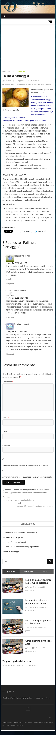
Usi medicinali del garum (12, 537)
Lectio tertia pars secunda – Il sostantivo (19, 532)
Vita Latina (20, 71)
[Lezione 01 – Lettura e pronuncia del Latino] (12, 600)
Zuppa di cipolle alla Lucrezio (16, 661)
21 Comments (31, 610)
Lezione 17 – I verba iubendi (14, 542)
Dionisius (7, 81)
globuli (28, 85)
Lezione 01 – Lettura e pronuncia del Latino (36, 602)
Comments (28, 571)
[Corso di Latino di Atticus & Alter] (12, 641)
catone (7, 85)
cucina (13, 85)
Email (5, 431)
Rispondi (10, 283)
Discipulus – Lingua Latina (12, 722)
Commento (7, 381)
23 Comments (31, 590)
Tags (45, 571)
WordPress (48, 723)
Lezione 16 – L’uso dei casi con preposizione (20, 546)
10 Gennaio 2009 (39, 627)
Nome (5, 417)
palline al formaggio (39, 85)
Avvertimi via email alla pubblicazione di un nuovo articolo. (27, 477)
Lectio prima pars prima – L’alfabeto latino (38, 622)
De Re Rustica (21, 85)
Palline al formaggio (10, 551)
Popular (11, 571)
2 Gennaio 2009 (42, 607)
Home (50, 717)
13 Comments (31, 665)
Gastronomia (8, 71)
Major (16, 290)
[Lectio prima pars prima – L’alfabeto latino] (12, 620)
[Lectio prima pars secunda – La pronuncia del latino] (12, 580)
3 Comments (34, 81)
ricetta (48, 85)
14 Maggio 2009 (20, 81)
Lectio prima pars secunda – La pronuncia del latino (39, 581)
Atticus (29, 587)
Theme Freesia (38, 723)
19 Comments (31, 651)
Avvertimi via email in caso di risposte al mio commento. (26, 465)
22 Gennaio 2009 (18, 665)
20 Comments (31, 631)
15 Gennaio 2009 (39, 587)
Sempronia (30, 607)
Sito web (6, 445)
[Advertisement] (28, 44)
